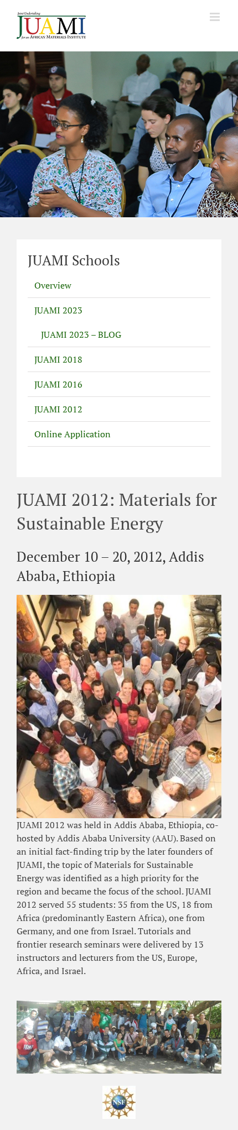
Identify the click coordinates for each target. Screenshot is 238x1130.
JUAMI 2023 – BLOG (81, 334)
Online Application (72, 434)
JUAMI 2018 (58, 359)
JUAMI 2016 (58, 384)
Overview (52, 285)
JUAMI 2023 (58, 310)
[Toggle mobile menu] (215, 17)
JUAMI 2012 (58, 409)
